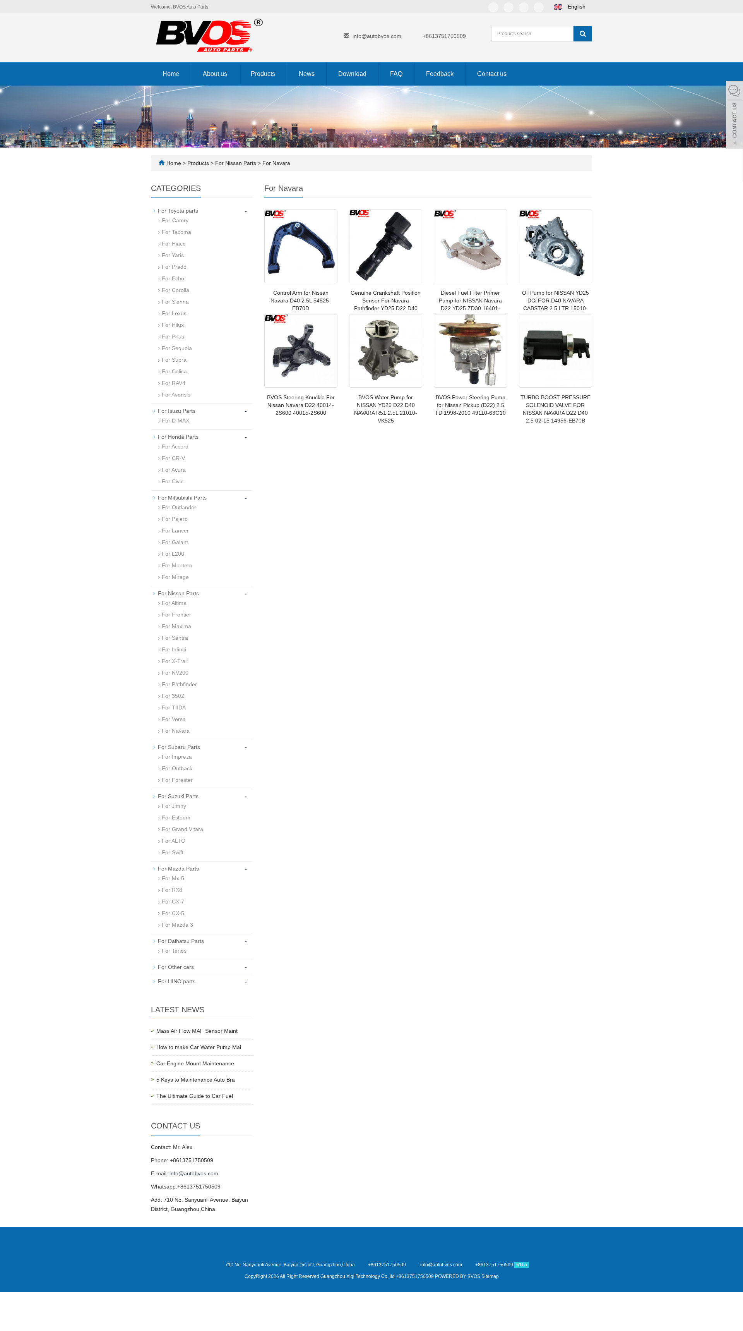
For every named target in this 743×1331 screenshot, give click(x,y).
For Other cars (176, 967)
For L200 (173, 554)
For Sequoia (177, 348)
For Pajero (175, 519)
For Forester (177, 780)
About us (215, 73)
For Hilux (173, 325)
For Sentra (175, 638)
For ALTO (173, 841)
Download (352, 73)
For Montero (177, 565)
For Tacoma (176, 232)
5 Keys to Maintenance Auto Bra (195, 1080)
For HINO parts (176, 981)
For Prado (174, 267)
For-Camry (175, 220)
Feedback (440, 73)
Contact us (492, 73)
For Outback (177, 768)
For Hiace (174, 243)
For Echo (173, 278)
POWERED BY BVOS (458, 1276)
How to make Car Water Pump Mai (198, 1047)
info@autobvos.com (377, 36)
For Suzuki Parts (178, 796)
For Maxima (176, 626)
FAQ (396, 73)
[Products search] (583, 33)
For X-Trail (175, 661)
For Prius (173, 336)
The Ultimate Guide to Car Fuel (194, 1096)
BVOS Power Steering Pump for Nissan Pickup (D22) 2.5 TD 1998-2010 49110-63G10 (470, 405)
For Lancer (175, 530)
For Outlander (179, 507)
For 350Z (173, 696)
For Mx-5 (173, 878)
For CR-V (173, 458)
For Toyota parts (178, 211)
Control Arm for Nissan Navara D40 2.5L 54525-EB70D (300, 300)
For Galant (175, 542)
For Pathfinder (179, 684)
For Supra (174, 360)
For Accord (175, 446)
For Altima (174, 603)
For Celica (174, 371)
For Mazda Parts (178, 869)
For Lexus (174, 313)
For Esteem (176, 817)
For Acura (174, 470)
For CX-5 (173, 913)
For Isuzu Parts (176, 411)
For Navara (275, 163)
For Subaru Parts (179, 747)
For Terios (174, 951)
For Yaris (173, 255)
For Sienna (175, 302)
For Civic (172, 481)
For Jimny (174, 806)
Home (171, 73)
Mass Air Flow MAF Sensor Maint (197, 1031)
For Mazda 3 (177, 925)
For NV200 (175, 673)
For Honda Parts (178, 437)
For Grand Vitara (182, 829)
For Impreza (177, 757)
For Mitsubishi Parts (182, 498)
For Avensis (176, 395)
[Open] (734, 116)
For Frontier (176, 614)
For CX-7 (173, 901)
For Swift (172, 852)
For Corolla (175, 290)
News (307, 73)
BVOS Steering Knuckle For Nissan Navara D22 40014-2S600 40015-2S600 (301, 405)
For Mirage (175, 577)
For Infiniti (174, 649)
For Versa (174, 719)
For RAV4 (173, 383)
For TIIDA (174, 707)
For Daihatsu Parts (181, 941)
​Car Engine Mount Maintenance (195, 1063)
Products (263, 73)
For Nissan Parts (236, 163)
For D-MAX (175, 420)
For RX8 (172, 890)
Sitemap (490, 1276)
